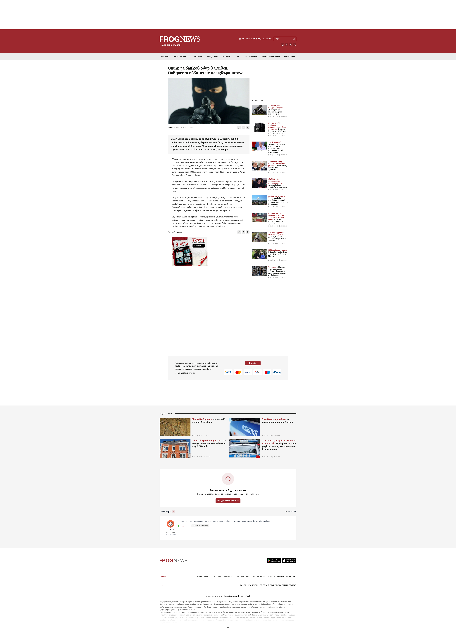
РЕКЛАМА (263, 585)
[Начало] (282, 44)
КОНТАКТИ (253, 585)
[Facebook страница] (286, 44)
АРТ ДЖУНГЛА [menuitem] (251, 56)
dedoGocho (170, 530)
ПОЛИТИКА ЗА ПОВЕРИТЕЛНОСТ (283, 585)
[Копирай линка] (239, 127)
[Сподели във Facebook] (243, 127)
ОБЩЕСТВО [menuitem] (212, 56)
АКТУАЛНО (228, 576)
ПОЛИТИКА (239, 576)
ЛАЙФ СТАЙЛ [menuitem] (289, 56)
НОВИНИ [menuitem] (165, 56)
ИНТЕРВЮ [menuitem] (198, 56)
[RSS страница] (294, 44)
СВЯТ (248, 576)
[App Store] (289, 560)
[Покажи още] (228, 627)
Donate (252, 363)
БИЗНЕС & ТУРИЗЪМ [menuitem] (271, 56)
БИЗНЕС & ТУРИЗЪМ (275, 576)
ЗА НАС (243, 585)
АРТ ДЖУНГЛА (259, 576)
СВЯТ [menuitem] (238, 56)
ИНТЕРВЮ (217, 576)
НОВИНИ (171, 128)
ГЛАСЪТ (207, 576)
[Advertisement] (228, 15)
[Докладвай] (188, 525)
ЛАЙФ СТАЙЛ (291, 576)
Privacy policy (244, 596)
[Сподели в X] (247, 127)
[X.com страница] (290, 44)
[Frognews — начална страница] (173, 560)
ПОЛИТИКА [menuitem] (227, 56)
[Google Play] (274, 560)
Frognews (178, 232)
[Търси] (294, 39)
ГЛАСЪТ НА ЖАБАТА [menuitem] (181, 56)
